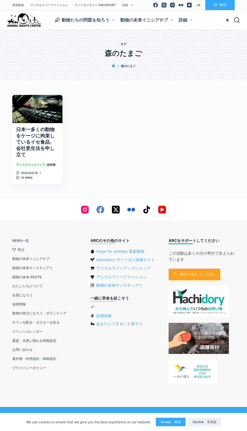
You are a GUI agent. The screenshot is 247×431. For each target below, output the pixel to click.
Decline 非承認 (204, 422)
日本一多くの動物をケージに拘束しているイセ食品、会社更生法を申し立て (35, 141)
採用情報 (19, 304)
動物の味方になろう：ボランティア (39, 313)
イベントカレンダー (27, 331)
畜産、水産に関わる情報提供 (34, 340)
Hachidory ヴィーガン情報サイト (125, 259)
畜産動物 (18, 5)
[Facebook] (155, 5)
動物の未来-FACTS (26, 277)
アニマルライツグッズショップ (123, 268)
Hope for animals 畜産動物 (120, 251)
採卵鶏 (51, 164)
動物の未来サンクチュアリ (32, 268)
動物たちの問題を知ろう (86, 19)
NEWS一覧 (20, 241)
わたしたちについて (27, 286)
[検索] (237, 20)
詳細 (125, 5)
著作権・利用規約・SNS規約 (34, 359)
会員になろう (22, 295)
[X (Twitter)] (164, 5)
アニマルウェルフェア (30, 164)
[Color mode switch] (227, 20)
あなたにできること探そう (119, 323)
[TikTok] (147, 209)
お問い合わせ (22, 349)
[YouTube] (189, 5)
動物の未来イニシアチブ (144, 19)
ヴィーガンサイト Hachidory (95, 5)
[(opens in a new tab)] (37, 109)
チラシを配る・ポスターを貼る (36, 322)
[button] (198, 5)
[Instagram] (172, 5)
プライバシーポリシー (29, 368)
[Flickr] (180, 5)
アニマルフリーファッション (49, 5)
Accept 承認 (171, 422)
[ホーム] (113, 66)
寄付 (222, 5)
